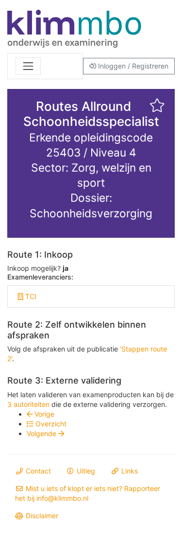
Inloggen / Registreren (132, 66)
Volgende (42, 433)
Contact (37, 471)
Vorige (43, 414)
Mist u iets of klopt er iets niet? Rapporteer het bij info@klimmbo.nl (87, 493)
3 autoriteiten (28, 404)
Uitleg (85, 471)
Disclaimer (41, 515)
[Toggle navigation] (28, 66)
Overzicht (49, 424)
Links (128, 471)
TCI (29, 296)
